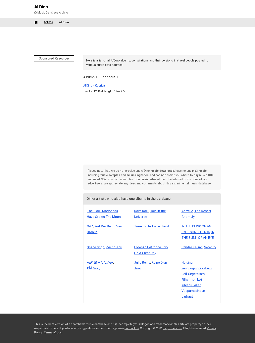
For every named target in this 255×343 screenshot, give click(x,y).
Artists (48, 22)
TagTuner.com (172, 328)
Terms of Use (53, 332)
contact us (132, 328)
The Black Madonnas (102, 211)
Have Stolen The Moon (104, 217)
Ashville (187, 211)
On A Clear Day (145, 253)
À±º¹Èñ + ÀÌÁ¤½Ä (100, 262)
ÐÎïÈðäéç (93, 268)
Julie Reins (142, 262)
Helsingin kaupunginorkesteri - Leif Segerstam (196, 268)
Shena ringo (96, 247)
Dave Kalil (141, 211)
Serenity (210, 247)
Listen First (160, 226)
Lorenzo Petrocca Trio (151, 247)
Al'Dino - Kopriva (94, 85)
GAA (90, 226)
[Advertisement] (127, 41)
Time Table (142, 226)
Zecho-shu (114, 247)
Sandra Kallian (192, 247)
